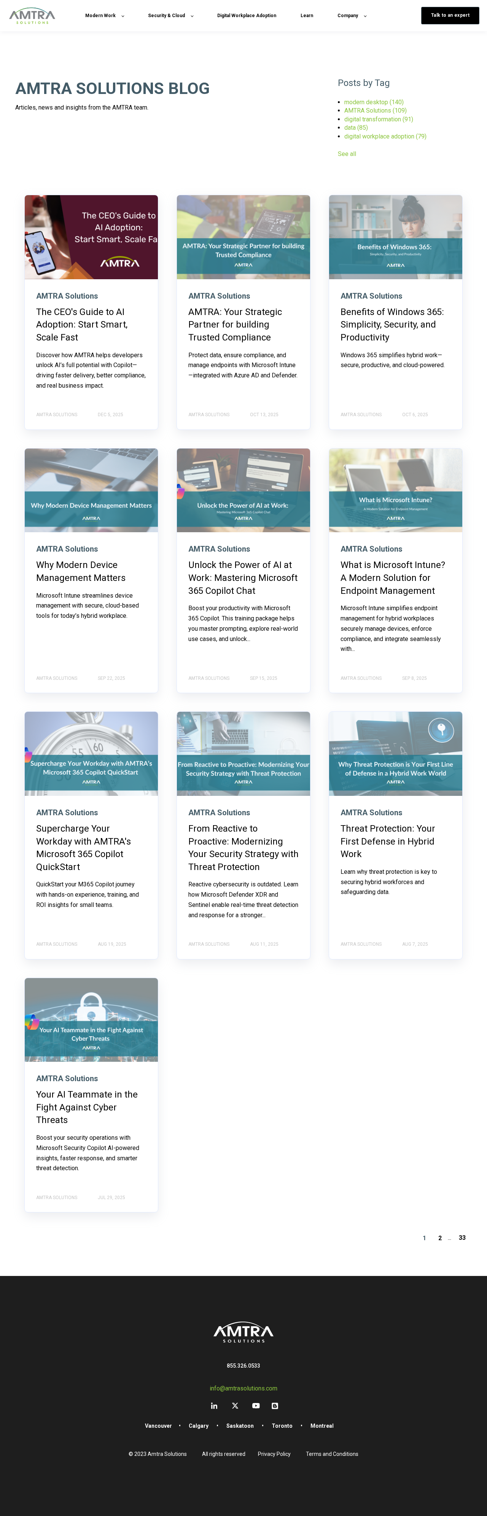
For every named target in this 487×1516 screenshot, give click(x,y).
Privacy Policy (274, 1454)
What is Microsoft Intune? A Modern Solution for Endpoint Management (393, 578)
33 (462, 1237)
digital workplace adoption (385, 136)
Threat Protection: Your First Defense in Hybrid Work (388, 841)
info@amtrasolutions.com (243, 1388)
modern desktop (374, 102)
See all (347, 153)
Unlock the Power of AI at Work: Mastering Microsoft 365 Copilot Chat (243, 578)
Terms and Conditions (332, 1454)
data (356, 127)
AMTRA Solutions (375, 110)
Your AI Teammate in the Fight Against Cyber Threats (87, 1107)
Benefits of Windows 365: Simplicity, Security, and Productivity (392, 325)
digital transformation (378, 119)
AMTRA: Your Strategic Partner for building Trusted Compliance (235, 325)
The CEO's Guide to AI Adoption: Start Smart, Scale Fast (81, 325)
